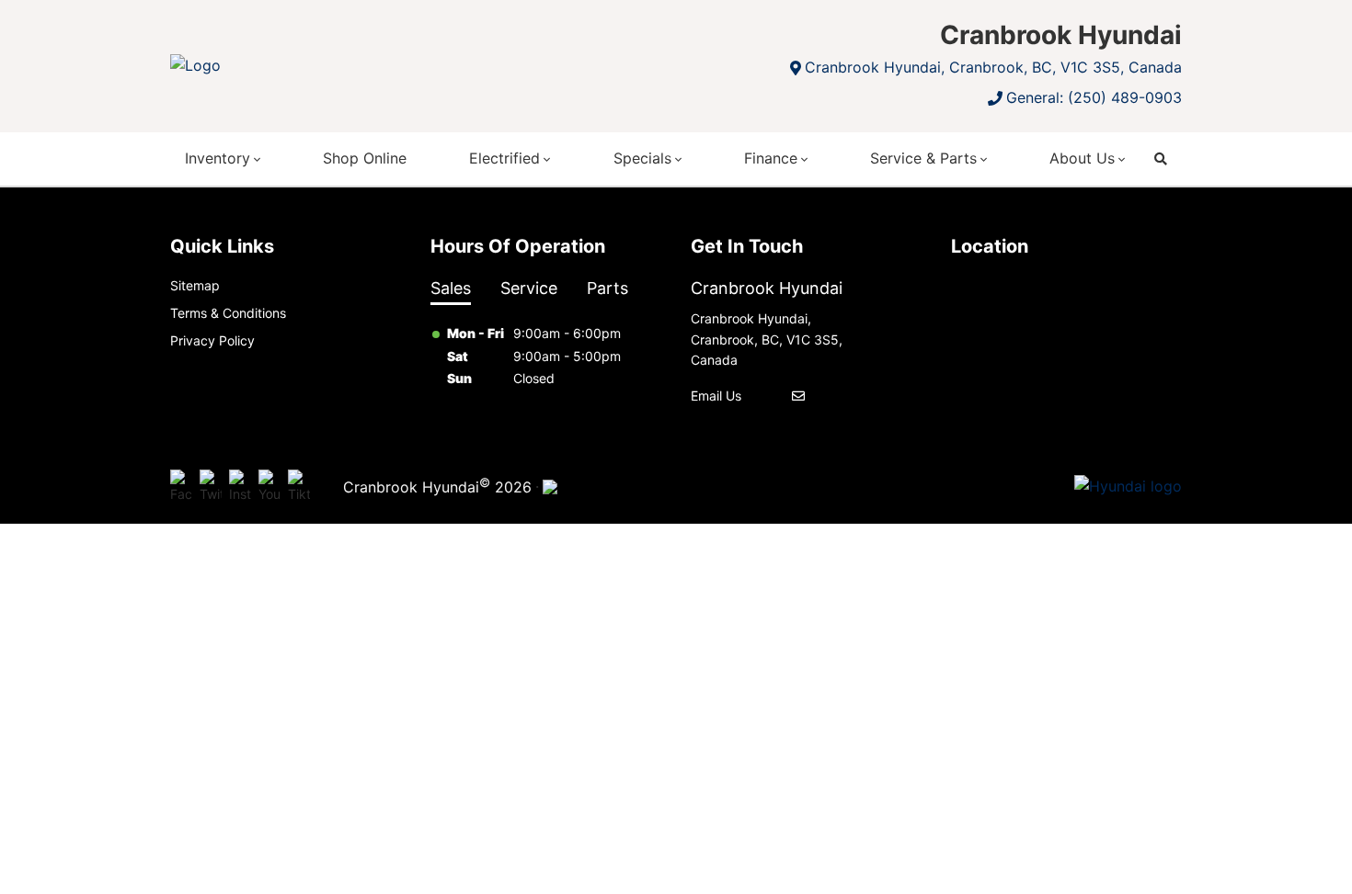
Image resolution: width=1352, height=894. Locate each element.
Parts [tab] (607, 288)
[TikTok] (299, 487)
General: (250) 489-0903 (1094, 97)
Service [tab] (528, 288)
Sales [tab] (450, 288)
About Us (1082, 158)
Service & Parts (923, 158)
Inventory (217, 158)
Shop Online (365, 158)
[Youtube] (269, 487)
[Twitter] (211, 487)
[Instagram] (240, 487)
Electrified (504, 158)
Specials (642, 158)
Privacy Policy (212, 340)
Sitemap (195, 285)
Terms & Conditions (228, 313)
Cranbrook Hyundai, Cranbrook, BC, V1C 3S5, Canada (993, 67)
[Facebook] (181, 487)
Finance (770, 158)
